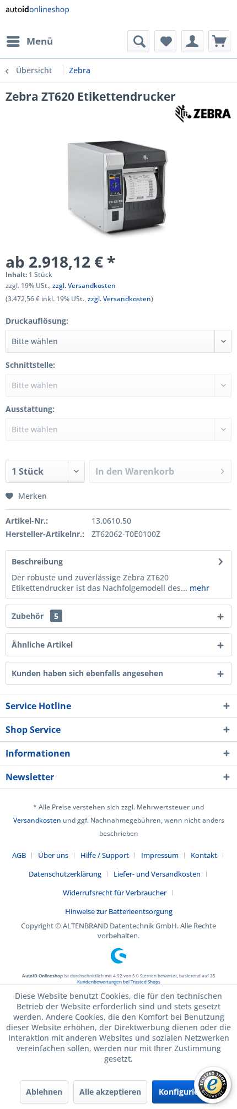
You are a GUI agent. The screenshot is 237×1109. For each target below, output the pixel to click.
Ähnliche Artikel (42, 644)
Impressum (160, 855)
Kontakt (204, 855)
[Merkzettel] (165, 41)
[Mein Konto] (192, 41)
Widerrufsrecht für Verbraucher (114, 893)
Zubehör (35, 616)
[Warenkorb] (219, 41)
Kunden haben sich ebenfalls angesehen (87, 673)
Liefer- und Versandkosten (157, 874)
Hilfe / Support (104, 855)
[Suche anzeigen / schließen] (138, 41)
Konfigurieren (185, 1091)
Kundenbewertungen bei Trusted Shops (118, 981)
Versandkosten (37, 820)
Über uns (53, 855)
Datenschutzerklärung (65, 874)
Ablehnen (44, 1091)
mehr (198, 588)
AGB (19, 855)
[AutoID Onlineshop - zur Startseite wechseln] (37, 15)
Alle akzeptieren (110, 1091)
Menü (39, 41)
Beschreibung (37, 561)
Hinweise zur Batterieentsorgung (119, 911)
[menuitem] (29, 41)
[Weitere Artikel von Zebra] (203, 113)
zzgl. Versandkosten (84, 285)
